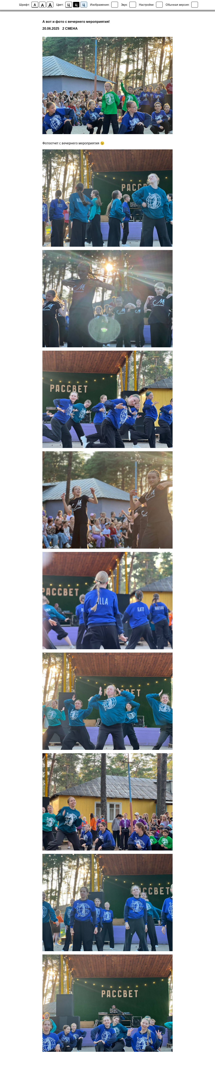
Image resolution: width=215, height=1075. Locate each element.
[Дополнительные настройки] (159, 5)
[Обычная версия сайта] (194, 5)
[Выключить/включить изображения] (114, 5)
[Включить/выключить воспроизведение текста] (132, 5)
